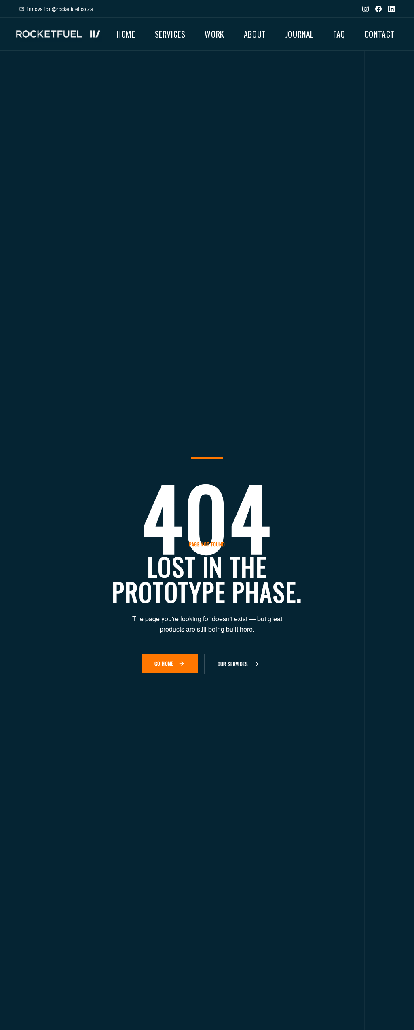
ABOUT (255, 34)
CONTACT (380, 34)
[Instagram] (365, 9)
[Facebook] (378, 9)
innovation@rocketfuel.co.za (60, 9)
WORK (214, 34)
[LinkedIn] (391, 9)
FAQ (339, 34)
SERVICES (170, 34)
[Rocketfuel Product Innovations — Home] (58, 34)
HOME (125, 34)
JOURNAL (299, 34)
